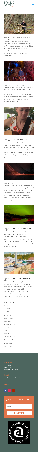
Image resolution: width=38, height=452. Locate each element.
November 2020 (9, 324)
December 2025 (9, 318)
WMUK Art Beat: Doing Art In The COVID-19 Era (16, 140)
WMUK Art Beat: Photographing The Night (17, 229)
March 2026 (8, 315)
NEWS (6, 384)
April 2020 (7, 334)
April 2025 (7, 321)
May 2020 (7, 331)
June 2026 (7, 309)
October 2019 (8, 340)
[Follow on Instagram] (9, 390)
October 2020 (8, 327)
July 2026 (7, 306)
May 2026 (7, 312)
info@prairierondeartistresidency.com (17, 378)
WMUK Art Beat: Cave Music (14, 85)
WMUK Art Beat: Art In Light (14, 183)
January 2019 (8, 343)
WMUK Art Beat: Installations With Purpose (17, 38)
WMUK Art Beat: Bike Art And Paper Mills (17, 279)
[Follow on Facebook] (5, 390)
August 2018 (8, 346)
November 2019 (9, 337)
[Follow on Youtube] (13, 390)
